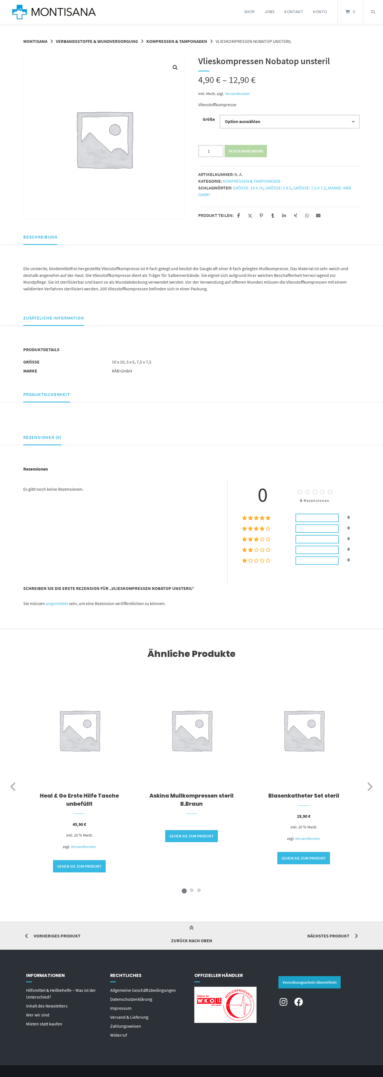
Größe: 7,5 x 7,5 (309, 188)
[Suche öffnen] (373, 12)
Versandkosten (237, 93)
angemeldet (57, 603)
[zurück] (13, 786)
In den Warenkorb (246, 151)
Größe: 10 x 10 (248, 188)
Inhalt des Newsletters (47, 1006)
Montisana (35, 41)
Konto (320, 12)
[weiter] (369, 786)
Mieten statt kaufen (44, 1024)
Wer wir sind (37, 1015)
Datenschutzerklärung (131, 999)
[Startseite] (54, 12)
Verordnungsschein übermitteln (310, 982)
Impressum (120, 1008)
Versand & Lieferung (129, 1017)
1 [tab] (184, 890)
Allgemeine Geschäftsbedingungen (143, 990)
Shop (249, 12)
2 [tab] (191, 890)
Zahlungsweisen (125, 1026)
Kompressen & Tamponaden (176, 41)
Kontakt (293, 12)
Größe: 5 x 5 (278, 188)
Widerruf (118, 1035)
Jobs (269, 12)
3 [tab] (198, 890)
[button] (175, 67)
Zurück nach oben (191, 940)
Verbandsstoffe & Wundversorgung (97, 41)
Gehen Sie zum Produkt (79, 866)
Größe (209, 119)
